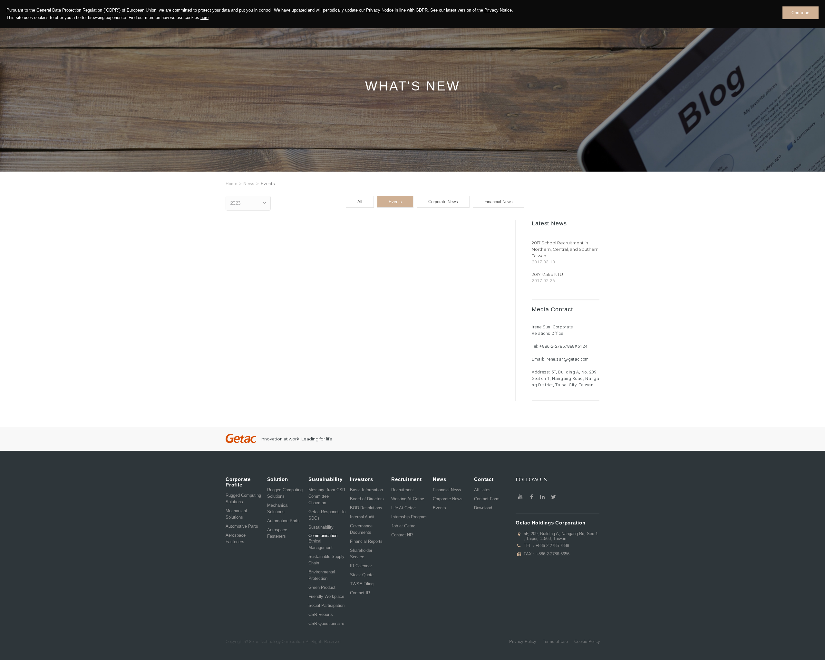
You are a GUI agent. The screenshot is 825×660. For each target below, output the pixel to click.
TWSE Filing (362, 583)
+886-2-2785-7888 (552, 545)
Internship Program (409, 516)
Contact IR (360, 592)
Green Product (321, 587)
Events (395, 201)
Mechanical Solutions (236, 514)
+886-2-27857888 (557, 346)
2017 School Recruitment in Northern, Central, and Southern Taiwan (565, 249)
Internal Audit (362, 516)
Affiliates (482, 489)
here (204, 17)
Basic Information (366, 489)
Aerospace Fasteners (236, 538)
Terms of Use (555, 641)
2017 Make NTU (547, 274)
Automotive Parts (242, 526)
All (359, 201)
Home (232, 183)
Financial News (498, 201)
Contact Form (487, 498)
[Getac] (241, 438)
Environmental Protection (321, 575)
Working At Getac (407, 498)
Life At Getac (403, 507)
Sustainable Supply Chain (326, 559)
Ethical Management (320, 544)
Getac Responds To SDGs (326, 515)
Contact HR (402, 535)
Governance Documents (361, 529)
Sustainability (321, 527)
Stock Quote (362, 574)
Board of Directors (367, 498)
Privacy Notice (379, 10)
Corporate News (443, 201)
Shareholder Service (361, 553)
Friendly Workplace (326, 596)
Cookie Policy (587, 641)
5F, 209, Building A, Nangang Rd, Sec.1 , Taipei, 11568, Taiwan (561, 536)
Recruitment (402, 489)
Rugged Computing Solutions (243, 498)
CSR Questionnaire (326, 623)
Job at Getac (403, 525)
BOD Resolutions (366, 507)
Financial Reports (366, 541)
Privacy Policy (522, 641)
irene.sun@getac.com (567, 359)
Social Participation (326, 605)
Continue (800, 12)
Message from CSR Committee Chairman (326, 496)
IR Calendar (361, 565)
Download (483, 507)
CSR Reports (320, 614)
